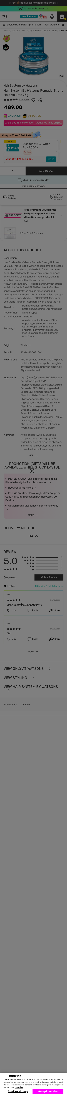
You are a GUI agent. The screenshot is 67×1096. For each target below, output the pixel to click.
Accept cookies (48, 1091)
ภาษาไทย (19, 1088)
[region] (33, 1084)
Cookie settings (18, 1091)
